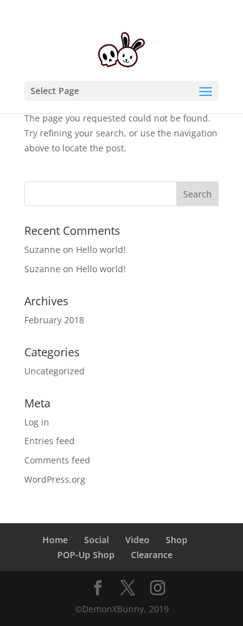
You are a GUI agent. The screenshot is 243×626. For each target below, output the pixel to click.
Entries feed (49, 441)
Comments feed (57, 460)
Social (96, 540)
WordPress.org (54, 479)
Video (137, 540)
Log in (36, 422)
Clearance (152, 555)
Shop (177, 540)
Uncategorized (54, 371)
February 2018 (54, 320)
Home (55, 540)
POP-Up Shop (86, 555)
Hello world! (101, 249)
